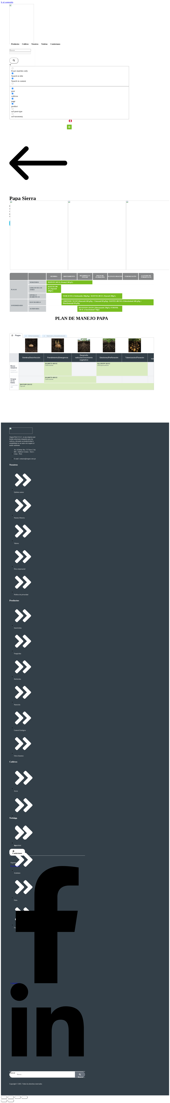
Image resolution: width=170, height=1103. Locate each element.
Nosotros (34, 44)
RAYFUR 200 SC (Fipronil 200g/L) (52, 289)
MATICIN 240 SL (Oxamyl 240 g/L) (60, 282)
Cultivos (25, 44)
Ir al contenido (7, 2)
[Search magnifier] (13, 60)
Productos (15, 44)
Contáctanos (55, 44)
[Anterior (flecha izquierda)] (4, 1100)
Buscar (12, 1073)
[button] (69, 127)
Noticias (44, 44)
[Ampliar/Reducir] (4, 1097)
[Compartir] (18, 1097)
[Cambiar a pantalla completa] (11, 1097)
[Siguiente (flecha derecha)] (11, 1100)
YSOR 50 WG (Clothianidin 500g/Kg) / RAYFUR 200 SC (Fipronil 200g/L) (89, 296)
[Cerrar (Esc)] (24, 1097)
